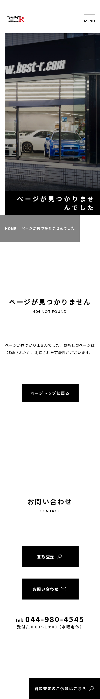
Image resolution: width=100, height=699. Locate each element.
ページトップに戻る (50, 393)
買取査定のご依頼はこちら (60, 688)
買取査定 (45, 557)
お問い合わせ (46, 589)
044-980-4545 (50, 622)
